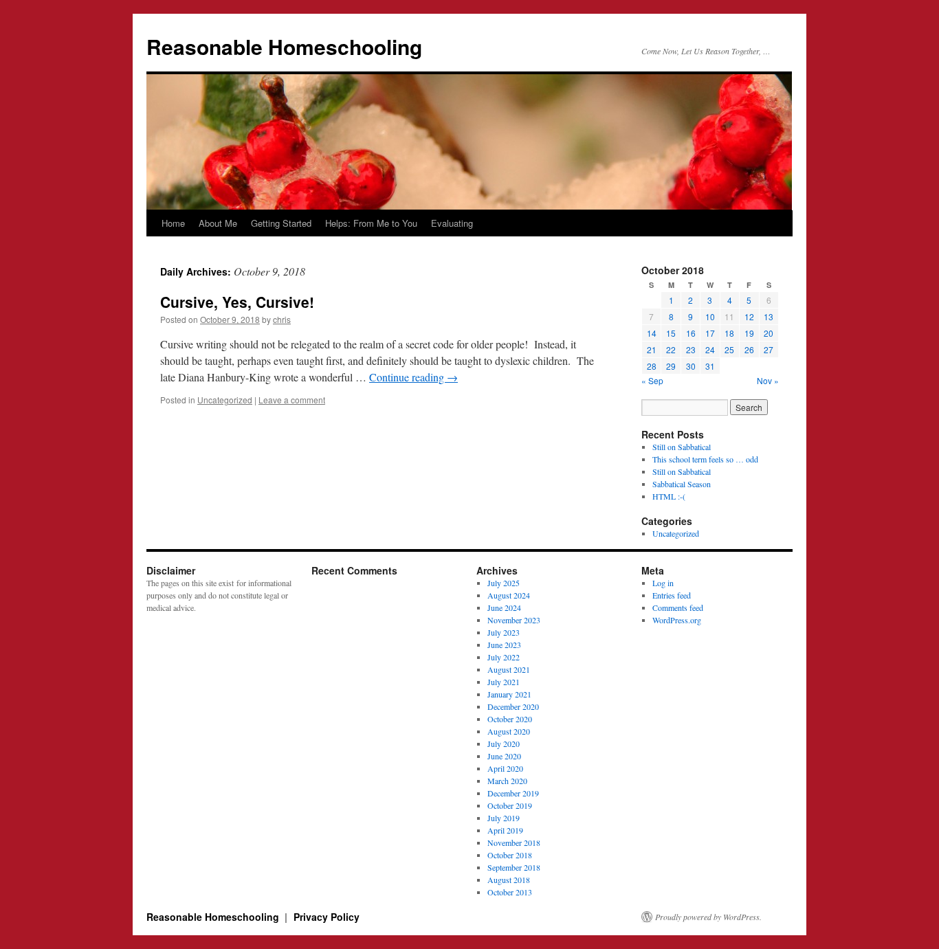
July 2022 (503, 656)
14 (651, 333)
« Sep (652, 380)
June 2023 (504, 644)
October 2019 (509, 805)
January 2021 (509, 694)
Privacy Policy (327, 917)
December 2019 (513, 793)
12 (749, 316)
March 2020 (507, 780)
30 (691, 366)
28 (651, 366)
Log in (663, 582)
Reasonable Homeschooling (284, 46)
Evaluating (452, 223)
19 (749, 333)
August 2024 (508, 595)
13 (768, 316)
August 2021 (508, 669)
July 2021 (503, 681)
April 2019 (505, 830)
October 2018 (509, 854)
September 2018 (513, 867)
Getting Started (281, 223)
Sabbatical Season (681, 483)
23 (691, 349)
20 (768, 333)
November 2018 (513, 842)
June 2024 (504, 607)
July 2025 (503, 582)
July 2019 (503, 817)
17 (710, 333)
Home (173, 223)
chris (282, 319)
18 (729, 333)
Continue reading (413, 377)
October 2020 (509, 718)
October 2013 (509, 891)
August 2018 (508, 879)
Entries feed (671, 595)
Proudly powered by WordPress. (708, 916)
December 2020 (513, 706)
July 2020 (503, 743)
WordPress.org (676, 619)
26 (749, 349)
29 (671, 366)
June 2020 (504, 755)
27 (768, 349)
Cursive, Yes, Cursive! (237, 301)
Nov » (768, 380)
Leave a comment (291, 399)
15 (671, 333)
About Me (218, 223)
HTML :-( (668, 496)
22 (671, 349)
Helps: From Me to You (371, 223)
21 (651, 349)
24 (710, 349)
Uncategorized (224, 399)
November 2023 (513, 619)
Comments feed (677, 607)
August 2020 (508, 731)
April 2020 (505, 768)
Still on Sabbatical (681, 446)
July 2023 (503, 632)
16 (691, 333)
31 (710, 366)
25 (729, 349)
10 (710, 316)
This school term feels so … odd (705, 459)
